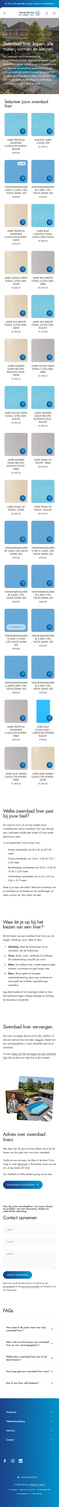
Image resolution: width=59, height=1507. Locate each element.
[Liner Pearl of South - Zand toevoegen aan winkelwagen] (23, 498)
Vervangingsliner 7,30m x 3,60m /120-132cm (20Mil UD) (16, 190)
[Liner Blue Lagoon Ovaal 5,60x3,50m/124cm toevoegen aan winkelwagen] (50, 222)
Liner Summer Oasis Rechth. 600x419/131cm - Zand (16, 370)
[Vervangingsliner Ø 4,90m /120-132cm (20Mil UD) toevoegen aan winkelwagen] (50, 674)
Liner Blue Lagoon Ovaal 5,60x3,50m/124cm (43, 234)
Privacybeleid (13, 1489)
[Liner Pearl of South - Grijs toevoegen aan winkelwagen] (50, 451)
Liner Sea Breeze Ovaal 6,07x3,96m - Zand (16, 325)
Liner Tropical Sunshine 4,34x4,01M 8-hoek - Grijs (16, 731)
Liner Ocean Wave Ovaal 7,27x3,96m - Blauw (16, 416)
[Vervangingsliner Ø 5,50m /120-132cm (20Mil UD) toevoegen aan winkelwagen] (50, 627)
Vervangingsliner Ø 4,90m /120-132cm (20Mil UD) (42, 685)
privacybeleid (9, 1286)
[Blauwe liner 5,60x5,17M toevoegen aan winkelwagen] (50, 131)
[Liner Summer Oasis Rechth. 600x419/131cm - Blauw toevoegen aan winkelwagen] (50, 404)
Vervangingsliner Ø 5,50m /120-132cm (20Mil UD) (42, 639)
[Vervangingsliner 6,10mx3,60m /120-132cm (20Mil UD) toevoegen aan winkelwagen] (23, 674)
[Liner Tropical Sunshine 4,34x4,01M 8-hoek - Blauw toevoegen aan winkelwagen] (23, 131)
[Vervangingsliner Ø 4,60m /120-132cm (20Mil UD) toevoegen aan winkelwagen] (23, 583)
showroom (22, 1164)
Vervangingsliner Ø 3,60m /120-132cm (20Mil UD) (42, 190)
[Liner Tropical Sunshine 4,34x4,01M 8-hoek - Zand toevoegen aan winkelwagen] (23, 222)
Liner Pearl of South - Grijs (43, 461)
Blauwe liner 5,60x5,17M (43, 141)
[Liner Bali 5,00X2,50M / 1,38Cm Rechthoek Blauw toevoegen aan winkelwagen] (50, 718)
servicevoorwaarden (30, 1286)
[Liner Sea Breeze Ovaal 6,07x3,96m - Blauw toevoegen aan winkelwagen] (50, 313)
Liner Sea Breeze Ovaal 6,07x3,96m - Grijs (43, 281)
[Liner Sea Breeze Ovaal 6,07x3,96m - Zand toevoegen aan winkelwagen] (23, 313)
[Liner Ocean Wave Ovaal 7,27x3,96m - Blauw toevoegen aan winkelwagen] (23, 404)
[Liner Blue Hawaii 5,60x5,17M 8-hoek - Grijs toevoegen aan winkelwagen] (23, 765)
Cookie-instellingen (36, 1494)
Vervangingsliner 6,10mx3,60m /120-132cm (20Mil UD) (16, 685)
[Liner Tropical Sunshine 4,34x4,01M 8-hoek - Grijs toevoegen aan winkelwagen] (23, 718)
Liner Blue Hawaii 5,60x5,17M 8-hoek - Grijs (16, 777)
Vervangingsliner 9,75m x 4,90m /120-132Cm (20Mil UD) (42, 551)
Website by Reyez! (37, 1484)
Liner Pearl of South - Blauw (43, 508)
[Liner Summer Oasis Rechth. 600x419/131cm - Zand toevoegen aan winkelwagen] (23, 357)
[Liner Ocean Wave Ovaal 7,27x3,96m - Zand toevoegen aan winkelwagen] (23, 269)
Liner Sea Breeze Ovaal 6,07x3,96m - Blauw (43, 325)
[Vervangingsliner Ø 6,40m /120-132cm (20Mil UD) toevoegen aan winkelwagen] (50, 583)
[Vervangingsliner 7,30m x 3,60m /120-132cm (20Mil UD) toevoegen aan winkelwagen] (23, 178)
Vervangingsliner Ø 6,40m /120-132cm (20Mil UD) (42, 595)
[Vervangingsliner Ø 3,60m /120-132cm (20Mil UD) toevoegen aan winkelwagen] (50, 178)
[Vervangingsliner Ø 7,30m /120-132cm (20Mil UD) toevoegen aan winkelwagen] (23, 539)
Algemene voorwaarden (27, 1489)
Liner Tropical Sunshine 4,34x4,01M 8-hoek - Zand (16, 235)
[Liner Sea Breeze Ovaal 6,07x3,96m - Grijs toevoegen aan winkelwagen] (50, 269)
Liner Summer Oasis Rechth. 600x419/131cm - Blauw (42, 417)
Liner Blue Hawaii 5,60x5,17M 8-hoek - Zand (42, 777)
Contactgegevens (22, 1494)
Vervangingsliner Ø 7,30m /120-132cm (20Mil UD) (16, 551)
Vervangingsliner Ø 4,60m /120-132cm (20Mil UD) (16, 595)
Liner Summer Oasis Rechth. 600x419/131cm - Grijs (16, 464)
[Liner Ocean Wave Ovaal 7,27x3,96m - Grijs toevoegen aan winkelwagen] (50, 357)
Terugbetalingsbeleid (44, 1489)
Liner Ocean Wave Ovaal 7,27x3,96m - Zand (16, 281)
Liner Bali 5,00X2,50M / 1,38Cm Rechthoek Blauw (43, 731)
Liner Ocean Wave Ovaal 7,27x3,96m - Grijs (43, 369)
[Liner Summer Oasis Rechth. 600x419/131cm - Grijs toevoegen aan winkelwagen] (23, 451)
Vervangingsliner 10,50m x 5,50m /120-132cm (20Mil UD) (16, 640)
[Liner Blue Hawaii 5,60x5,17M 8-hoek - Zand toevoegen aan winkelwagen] (50, 765)
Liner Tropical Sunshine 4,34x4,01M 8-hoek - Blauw (16, 144)
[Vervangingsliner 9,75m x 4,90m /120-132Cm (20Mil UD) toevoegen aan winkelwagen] (50, 539)
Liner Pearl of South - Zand (16, 508)
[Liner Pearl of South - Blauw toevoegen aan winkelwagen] (50, 498)
